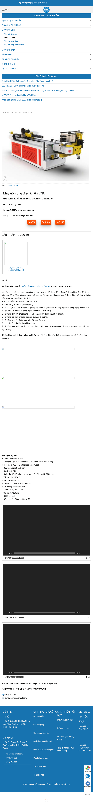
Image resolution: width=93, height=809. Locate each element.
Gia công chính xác (41, 733)
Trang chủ (5, 112)
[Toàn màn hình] (86, 553)
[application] (46, 530)
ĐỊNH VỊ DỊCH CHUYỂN (11, 20)
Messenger (87, 786)
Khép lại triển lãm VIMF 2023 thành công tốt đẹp (22, 100)
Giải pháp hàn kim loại (42, 741)
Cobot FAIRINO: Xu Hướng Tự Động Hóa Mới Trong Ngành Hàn (28, 81)
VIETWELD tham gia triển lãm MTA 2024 (18, 95)
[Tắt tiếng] (83, 553)
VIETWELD (84, 711)
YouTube (87, 794)
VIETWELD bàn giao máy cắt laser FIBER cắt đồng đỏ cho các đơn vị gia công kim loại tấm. (40, 90)
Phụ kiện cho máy (40, 758)
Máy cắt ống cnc (10, 34)
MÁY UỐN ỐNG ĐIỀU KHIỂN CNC (36, 286)
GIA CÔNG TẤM (8, 50)
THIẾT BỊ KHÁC (8, 64)
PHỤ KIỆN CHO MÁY (10, 59)
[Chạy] (6, 553)
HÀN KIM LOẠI (8, 55)
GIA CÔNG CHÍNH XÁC (11, 25)
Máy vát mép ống (11, 41)
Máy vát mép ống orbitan (14, 45)
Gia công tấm (38, 716)
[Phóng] (5, 178)
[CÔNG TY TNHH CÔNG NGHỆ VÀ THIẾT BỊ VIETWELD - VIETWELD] (46, 9)
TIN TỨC (83, 716)
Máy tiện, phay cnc (65, 720)
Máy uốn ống (9, 38)
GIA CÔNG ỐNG (8, 30)
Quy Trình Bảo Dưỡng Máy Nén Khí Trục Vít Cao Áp (23, 86)
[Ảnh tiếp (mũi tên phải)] (9, 804)
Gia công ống (38, 724)
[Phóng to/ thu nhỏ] (9, 794)
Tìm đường (88, 771)
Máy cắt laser (63, 728)
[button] (46, 530)
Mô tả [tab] (4, 280)
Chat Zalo (87, 779)
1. (14, 558)
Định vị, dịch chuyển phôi (43, 750)
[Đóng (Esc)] (2, 794)
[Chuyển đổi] (90, 21)
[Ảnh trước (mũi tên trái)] (2, 804)
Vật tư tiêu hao (39, 766)
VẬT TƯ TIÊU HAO (9, 69)
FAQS (81, 721)
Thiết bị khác (38, 775)
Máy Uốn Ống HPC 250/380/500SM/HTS (16, 269)
